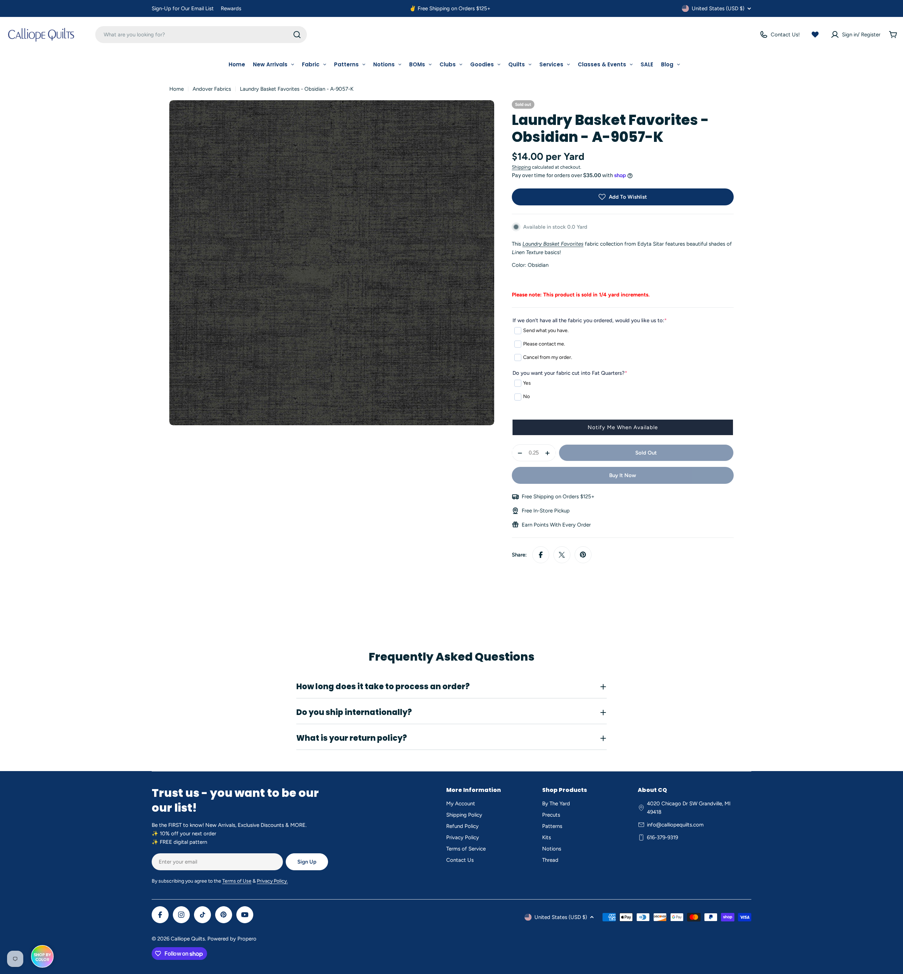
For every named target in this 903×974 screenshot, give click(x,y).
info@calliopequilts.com (675, 825)
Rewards (231, 8)
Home (176, 89)
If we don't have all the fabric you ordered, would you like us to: (590, 320)
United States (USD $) (718, 8)
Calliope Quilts (188, 939)
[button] (623, 427)
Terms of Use (236, 881)
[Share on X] (561, 554)
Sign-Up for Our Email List (183, 8)
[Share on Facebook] (540, 554)
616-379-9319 (662, 837)
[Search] (297, 34)
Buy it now (622, 475)
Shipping (521, 167)
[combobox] (201, 34)
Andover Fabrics (212, 89)
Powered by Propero (231, 939)
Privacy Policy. (272, 881)
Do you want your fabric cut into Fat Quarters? (570, 373)
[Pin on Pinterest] (583, 554)
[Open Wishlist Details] (815, 34)
